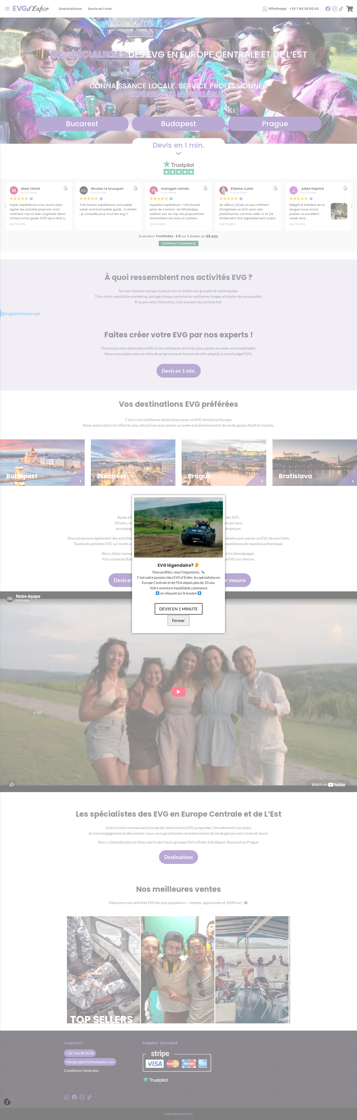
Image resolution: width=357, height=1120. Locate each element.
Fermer (178, 620)
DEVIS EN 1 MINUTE (178, 608)
